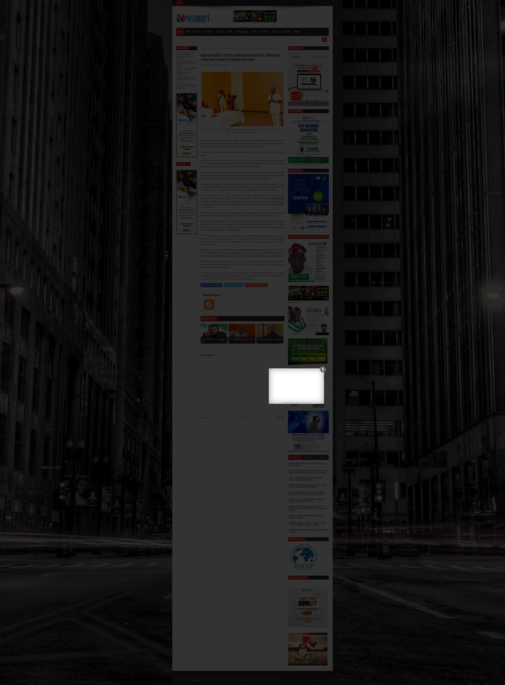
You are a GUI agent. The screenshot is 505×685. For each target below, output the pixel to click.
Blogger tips (293, 402)
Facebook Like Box (304, 402)
